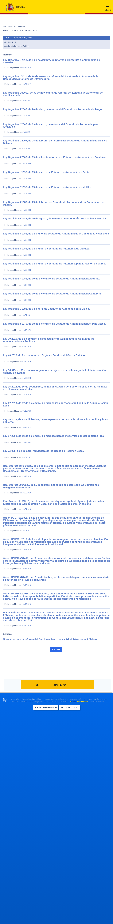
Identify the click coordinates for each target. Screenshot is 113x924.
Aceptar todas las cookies (46, 707)
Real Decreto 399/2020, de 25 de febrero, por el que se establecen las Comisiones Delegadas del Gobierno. (53, 470)
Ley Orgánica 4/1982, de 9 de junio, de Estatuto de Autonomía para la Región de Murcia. (44, 257)
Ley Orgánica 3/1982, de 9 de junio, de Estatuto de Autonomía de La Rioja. (38, 242)
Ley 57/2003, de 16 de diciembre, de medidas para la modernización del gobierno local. (44, 423)
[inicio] (42, 672)
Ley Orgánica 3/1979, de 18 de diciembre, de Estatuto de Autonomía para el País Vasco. (44, 317)
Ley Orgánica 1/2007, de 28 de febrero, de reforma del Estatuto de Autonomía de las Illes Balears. (48, 136)
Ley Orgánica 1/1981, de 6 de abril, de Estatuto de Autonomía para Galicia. (38, 302)
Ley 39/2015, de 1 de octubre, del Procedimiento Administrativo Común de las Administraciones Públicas (52, 332)
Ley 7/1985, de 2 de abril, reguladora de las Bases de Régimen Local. (35, 438)
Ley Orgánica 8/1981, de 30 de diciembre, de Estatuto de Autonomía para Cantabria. (42, 287)
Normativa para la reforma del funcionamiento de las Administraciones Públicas (40, 613)
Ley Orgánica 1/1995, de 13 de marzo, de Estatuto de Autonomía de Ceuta (37, 166)
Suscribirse (59, 657)
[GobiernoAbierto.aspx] (70, 672)
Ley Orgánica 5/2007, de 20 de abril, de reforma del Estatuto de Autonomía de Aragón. (43, 106)
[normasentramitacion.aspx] (97, 672)
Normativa (12, 27)
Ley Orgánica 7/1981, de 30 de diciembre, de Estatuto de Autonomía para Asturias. (41, 272)
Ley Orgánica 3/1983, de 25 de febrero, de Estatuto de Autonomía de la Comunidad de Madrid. (47, 196)
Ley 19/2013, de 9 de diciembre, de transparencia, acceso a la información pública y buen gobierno (49, 408)
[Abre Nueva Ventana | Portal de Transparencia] (15, 684)
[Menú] (107, 6)
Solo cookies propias (69, 707)
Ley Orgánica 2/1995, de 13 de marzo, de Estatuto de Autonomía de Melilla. (38, 181)
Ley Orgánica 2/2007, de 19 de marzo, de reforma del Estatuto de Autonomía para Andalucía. (46, 121)
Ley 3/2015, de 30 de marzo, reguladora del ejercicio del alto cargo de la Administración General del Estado (53, 362)
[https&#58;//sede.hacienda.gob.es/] (15, 672)
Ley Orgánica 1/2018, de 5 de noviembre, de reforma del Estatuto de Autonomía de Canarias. (46, 60)
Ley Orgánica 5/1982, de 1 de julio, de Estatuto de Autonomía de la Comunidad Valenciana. (45, 227)
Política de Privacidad (79, 701)
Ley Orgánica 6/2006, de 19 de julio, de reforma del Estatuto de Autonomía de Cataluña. (44, 151)
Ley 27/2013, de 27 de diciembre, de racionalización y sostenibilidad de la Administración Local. (48, 393)
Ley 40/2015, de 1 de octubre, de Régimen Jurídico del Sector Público (35, 347)
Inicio (5, 27)
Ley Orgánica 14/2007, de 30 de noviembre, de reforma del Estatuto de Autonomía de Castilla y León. (50, 91)
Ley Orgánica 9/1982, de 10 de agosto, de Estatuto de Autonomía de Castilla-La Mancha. (44, 212)
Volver (56, 623)
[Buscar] (106, 20)
